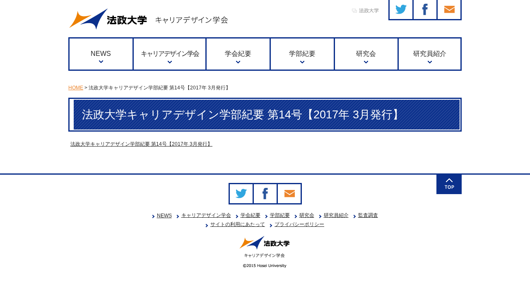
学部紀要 (302, 53)
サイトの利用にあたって (237, 224)
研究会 (366, 53)
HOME (75, 88)
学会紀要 (238, 53)
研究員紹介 (429, 53)
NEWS (101, 53)
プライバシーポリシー (299, 224)
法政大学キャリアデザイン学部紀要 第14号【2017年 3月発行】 (141, 144)
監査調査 (368, 215)
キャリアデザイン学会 (170, 53)
